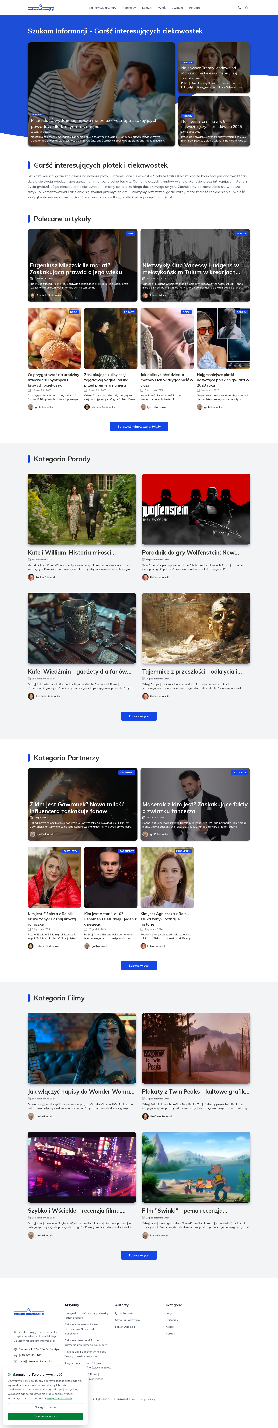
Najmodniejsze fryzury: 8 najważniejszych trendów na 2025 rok (211, 126)
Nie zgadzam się (45, 1407)
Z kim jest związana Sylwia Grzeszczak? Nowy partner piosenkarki (81, 1329)
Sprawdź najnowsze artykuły (139, 426)
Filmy (169, 1313)
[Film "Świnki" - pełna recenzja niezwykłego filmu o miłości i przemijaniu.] (196, 1167)
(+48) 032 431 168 (30, 1355)
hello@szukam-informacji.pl (36, 1361)
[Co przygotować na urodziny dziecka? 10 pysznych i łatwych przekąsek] (54, 338)
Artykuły (71, 1305)
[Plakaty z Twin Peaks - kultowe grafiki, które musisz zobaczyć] (196, 1048)
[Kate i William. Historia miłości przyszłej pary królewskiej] (82, 509)
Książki (147, 7)
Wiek (162, 7)
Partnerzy (129, 7)
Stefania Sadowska (49, 295)
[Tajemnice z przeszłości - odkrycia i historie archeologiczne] (196, 628)
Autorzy (122, 1305)
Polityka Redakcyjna (125, 1399)
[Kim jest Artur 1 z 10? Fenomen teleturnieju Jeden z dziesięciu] (110, 877)
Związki (177, 7)
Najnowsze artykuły (102, 7)
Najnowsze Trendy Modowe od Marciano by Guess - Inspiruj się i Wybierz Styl (210, 73)
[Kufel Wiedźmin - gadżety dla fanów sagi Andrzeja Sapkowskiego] (82, 628)
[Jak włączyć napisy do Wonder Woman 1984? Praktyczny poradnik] (82, 1048)
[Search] (240, 7)
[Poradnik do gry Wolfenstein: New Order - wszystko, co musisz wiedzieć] (196, 509)
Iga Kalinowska (46, 834)
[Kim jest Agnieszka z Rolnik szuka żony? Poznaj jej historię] (167, 877)
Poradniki (195, 7)
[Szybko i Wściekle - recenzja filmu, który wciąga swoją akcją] (82, 1167)
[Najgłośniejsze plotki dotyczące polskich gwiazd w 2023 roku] (223, 338)
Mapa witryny (148, 1399)
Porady (170, 1333)
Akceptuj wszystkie (45, 1416)
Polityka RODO (101, 1399)
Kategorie (174, 1305)
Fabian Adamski (159, 295)
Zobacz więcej (139, 716)
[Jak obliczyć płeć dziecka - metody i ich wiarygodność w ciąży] (167, 338)
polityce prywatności (59, 1398)
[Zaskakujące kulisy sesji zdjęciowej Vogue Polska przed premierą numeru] (110, 338)
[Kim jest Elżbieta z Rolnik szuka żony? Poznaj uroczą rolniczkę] (54, 877)
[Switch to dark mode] (246, 7)
